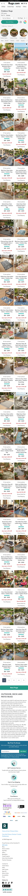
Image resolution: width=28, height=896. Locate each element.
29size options (7, 168)
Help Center (5, 869)
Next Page (14, 688)
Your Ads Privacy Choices (9, 834)
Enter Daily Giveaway (7, 858)
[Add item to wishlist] (12, 44)
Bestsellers (4, 854)
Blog (3, 846)
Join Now (23, 751)
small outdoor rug (19, 718)
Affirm (3, 852)
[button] (25, 33)
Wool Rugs (18, 6)
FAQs (3, 867)
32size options (7, 376)
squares (23, 40)
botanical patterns (7, 713)
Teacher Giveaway (6, 860)
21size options (6, 97)
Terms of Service (15, 756)
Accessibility (5, 875)
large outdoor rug (6, 721)
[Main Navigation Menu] (1, 3)
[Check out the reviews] (7, 890)
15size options (6, 274)
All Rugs (3, 6)
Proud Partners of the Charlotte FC (11, 843)
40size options (7, 341)
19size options (21, 168)
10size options (21, 62)
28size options (21, 201)
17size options (21, 341)
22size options (21, 482)
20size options (21, 97)
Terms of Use (5, 831)
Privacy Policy (4, 755)
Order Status (5, 865)
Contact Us (5, 863)
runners (12, 40)
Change (8, 15)
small (17, 40)
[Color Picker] (25, 22)
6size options (7, 411)
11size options (21, 133)
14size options (6, 590)
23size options (21, 239)
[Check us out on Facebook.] (3, 883)
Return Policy (5, 873)
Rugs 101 (4, 871)
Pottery (24, 6)
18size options (21, 411)
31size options (6, 239)
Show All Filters (9, 22)
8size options (7, 308)
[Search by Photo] (21, 22)
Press (3, 877)
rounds (6, 40)
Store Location (5, 848)
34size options (21, 662)
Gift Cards (4, 845)
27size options (6, 133)
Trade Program (6, 856)
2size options (7, 62)
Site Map (4, 850)
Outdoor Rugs (10, 6)
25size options (21, 447)
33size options (21, 519)
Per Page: (20, 18)
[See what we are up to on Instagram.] (6, 883)
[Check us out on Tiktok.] (9, 883)
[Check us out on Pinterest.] (12, 883)
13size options (6, 519)
